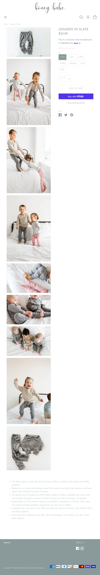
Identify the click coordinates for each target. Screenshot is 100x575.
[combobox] (65, 78)
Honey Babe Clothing (68, 48)
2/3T (82, 63)
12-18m (63, 63)
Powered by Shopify (37, 568)
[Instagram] (82, 548)
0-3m (62, 57)
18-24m (73, 63)
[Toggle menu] (5, 17)
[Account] (88, 16)
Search (7, 543)
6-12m (80, 57)
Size (60, 52)
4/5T (62, 70)
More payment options (76, 103)
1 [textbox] (60, 80)
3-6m (71, 57)
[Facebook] (77, 548)
